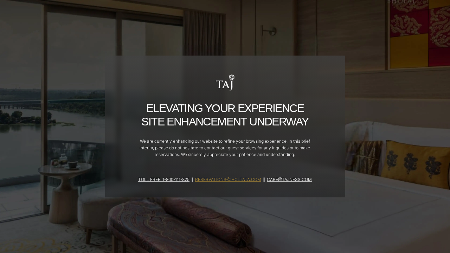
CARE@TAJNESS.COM (289, 179)
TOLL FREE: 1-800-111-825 (163, 179)
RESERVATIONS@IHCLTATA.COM (228, 179)
